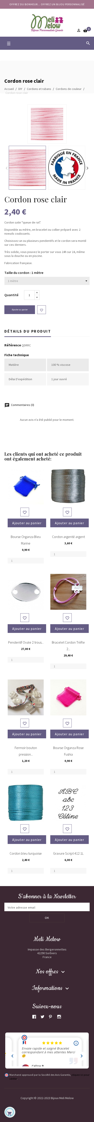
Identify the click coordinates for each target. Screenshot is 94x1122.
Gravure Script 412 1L (68, 853)
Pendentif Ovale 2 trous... (26, 642)
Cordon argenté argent (68, 536)
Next (87, 168)
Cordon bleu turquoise (26, 853)
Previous (6, 168)
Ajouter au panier (20, 309)
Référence (12, 345)
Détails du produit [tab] (27, 331)
